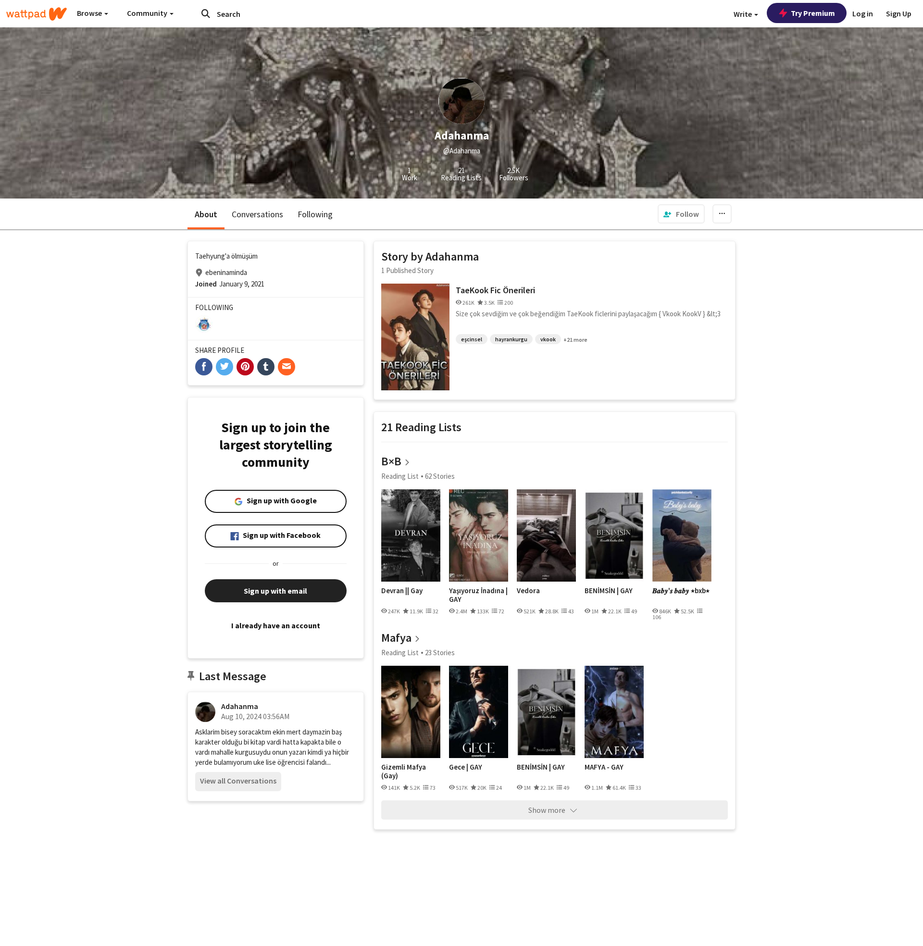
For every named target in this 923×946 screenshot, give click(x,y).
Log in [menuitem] (862, 13)
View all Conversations (238, 780)
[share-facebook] (203, 366)
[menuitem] (681, 214)
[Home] (36, 14)
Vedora (528, 590)
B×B (391, 461)
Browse (90, 13)
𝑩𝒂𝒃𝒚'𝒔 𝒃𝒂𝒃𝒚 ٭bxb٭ (681, 590)
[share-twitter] (224, 366)
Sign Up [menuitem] (898, 13)
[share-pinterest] (245, 366)
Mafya (396, 637)
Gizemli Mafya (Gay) (403, 771)
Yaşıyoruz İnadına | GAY (478, 594)
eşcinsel (471, 339)
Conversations (257, 214)
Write (743, 14)
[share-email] (286, 366)
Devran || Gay (402, 590)
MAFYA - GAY (604, 767)
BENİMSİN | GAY (609, 590)
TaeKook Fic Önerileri (495, 290)
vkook (548, 339)
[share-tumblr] (265, 366)
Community (148, 13)
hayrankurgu (511, 339)
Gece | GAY (465, 767)
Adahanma (239, 706)
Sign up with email (275, 591)
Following (315, 214)
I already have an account (275, 625)
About (206, 214)
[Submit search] (206, 13)
